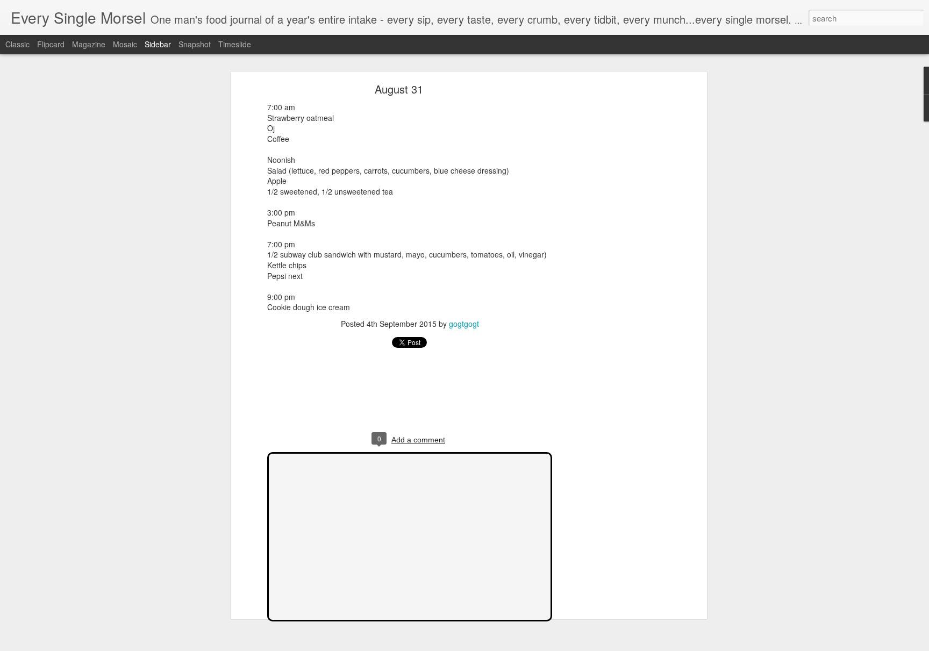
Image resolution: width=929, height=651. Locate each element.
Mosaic (125, 44)
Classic (17, 44)
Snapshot (194, 44)
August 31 (399, 89)
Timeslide (234, 44)
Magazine (88, 44)
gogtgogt (464, 323)
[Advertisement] (611, 256)
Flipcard (51, 44)
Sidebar (158, 44)
